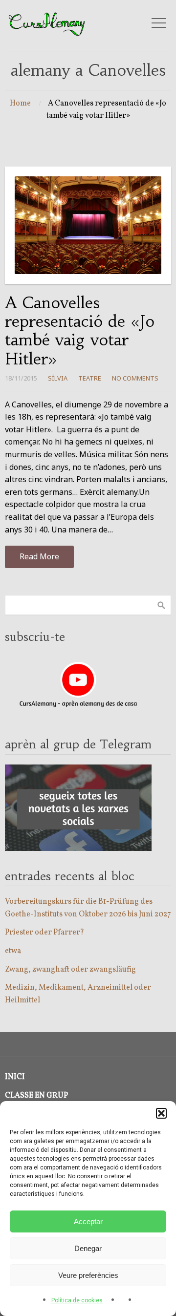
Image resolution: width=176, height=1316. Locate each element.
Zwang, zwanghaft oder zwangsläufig (70, 969)
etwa (13, 951)
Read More (39, 556)
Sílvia (57, 378)
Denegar (88, 1248)
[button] (161, 1113)
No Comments (135, 378)
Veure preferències (88, 1275)
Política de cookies (77, 1300)
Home (20, 103)
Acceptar (88, 1221)
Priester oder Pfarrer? (44, 932)
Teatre (89, 378)
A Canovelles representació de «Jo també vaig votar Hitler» (79, 331)
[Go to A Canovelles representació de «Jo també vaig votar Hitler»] (88, 225)
